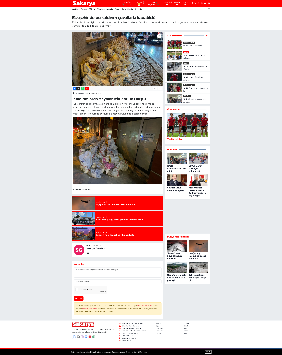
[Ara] (209, 3)
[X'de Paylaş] (78, 88)
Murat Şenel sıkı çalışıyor (193, 78)
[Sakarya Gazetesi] (79, 250)
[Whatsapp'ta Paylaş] (82, 88)
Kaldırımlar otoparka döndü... (195, 67)
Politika (138, 9)
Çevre (186, 63)
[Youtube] (90, 337)
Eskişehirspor (189, 42)
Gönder (78, 298)
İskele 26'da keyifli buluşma (194, 56)
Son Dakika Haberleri (129, 338)
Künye (186, 333)
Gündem (101, 9)
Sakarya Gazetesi (81, 93)
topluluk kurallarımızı (90, 309)
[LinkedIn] (86, 337)
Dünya (84, 9)
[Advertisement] (187, 216)
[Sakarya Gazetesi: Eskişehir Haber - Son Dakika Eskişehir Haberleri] (84, 3)
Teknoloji (159, 331)
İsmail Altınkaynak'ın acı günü (195, 100)
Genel (117, 9)
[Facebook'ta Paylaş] (74, 88)
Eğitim (92, 9)
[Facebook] (74, 337)
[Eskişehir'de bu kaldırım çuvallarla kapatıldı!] (117, 59)
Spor (185, 328)
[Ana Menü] (209, 9)
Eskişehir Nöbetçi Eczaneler (132, 323)
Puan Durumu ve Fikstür (130, 333)
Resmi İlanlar (128, 9)
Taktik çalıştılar (192, 46)
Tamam (208, 351)
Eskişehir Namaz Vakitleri (131, 328)
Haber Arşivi (126, 341)
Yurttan (75, 9)
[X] (78, 337)
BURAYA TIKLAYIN (144, 306)
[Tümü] (207, 35)
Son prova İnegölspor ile (195, 89)
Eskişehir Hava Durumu (130, 326)
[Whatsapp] (94, 337)
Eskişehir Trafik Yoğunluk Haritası (134, 331)
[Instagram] (82, 337)
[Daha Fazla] (87, 88)
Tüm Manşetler (127, 336)
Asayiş (109, 9)
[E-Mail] (88, 253)
